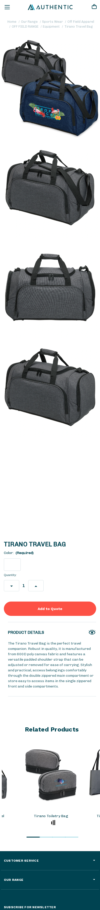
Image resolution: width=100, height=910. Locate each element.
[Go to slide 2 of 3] (46, 837)
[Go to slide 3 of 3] (59, 837)
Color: (19, 553)
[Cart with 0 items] (94, 7)
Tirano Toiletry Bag (51, 816)
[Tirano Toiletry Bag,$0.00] (50, 775)
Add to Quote (50, 609)
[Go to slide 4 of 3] (71, 837)
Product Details (26, 632)
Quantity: (10, 575)
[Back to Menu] (7, 7)
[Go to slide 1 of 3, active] (33, 837)
